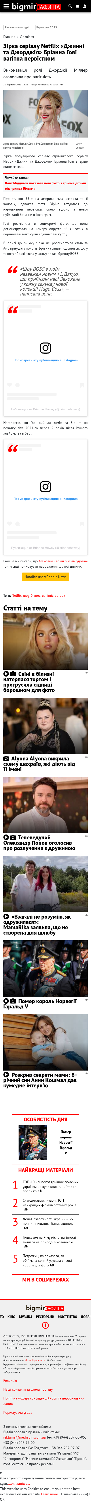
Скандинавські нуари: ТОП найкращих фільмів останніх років (49, 1202)
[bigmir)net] (25, 6)
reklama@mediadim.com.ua (24, 1437)
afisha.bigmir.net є (35, 1360)
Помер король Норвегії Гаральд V (40, 1003)
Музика (25, 1317)
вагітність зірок (53, 595)
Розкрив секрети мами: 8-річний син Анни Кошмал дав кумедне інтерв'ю (40, 1080)
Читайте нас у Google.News (45, 577)
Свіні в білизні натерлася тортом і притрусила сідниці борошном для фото (29, 681)
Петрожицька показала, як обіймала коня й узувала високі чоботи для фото (47, 1260)
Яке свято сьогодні (17, 27)
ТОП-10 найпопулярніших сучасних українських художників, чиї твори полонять (50, 1186)
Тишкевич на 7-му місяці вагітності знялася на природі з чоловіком (49, 1239)
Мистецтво (67, 1317)
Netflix (17, 595)
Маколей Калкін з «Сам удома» (63, 561)
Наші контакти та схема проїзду (28, 1389)
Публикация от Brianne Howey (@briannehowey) (45, 409)
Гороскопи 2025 (46, 27)
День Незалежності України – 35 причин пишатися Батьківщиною (48, 1221)
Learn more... (50, 1494)
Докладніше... (19, 1483)
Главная (9, 36)
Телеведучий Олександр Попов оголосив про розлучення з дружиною (39, 843)
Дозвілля (27, 36)
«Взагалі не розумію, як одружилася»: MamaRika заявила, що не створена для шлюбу (37, 924)
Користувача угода (17, 1412)
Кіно (11, 1317)
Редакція (10, 1380)
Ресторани (45, 1317)
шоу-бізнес (31, 595)
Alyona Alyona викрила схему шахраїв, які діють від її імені (39, 764)
